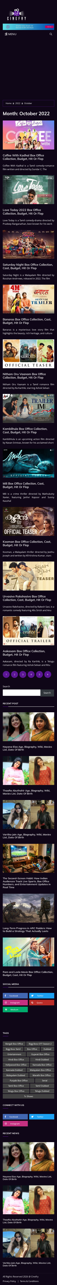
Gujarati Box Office (40, 1054)
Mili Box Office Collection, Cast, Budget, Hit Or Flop (23, 485)
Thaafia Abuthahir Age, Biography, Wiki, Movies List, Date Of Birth (26, 792)
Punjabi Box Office (19, 1080)
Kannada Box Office (42, 1064)
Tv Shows (28, 1096)
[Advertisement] (28, 70)
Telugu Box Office (16, 1091)
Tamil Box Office (16, 1085)
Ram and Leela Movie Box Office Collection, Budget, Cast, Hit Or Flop (28, 973)
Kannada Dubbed (14, 1070)
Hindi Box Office (16, 1059)
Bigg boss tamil (13, 1049)
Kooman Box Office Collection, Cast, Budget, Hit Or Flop (27, 543)
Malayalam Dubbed (15, 1075)
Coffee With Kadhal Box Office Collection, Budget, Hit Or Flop (23, 157)
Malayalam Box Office (40, 1070)
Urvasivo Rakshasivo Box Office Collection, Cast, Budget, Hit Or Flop (27, 598)
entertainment (14, 1054)
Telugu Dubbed (42, 1091)
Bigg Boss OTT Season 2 (40, 1043)
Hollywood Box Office (16, 1064)
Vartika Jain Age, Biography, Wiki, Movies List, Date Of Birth (27, 836)
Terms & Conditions (29, 1281)
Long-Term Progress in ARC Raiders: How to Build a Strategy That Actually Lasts (27, 930)
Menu (11, 34)
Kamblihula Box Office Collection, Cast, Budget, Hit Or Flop (25, 430)
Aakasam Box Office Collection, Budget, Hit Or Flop (24, 652)
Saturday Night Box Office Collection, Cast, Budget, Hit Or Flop (28, 266)
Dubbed (47, 1049)
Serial (44, 1080)
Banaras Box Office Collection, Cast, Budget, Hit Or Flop (27, 321)
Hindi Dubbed (42, 1059)
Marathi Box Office (42, 1075)
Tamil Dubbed (42, 1085)
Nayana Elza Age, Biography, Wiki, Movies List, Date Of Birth (27, 748)
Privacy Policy (9, 1281)
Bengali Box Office (14, 1043)
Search (6, 686)
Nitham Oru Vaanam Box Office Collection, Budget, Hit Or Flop (24, 375)
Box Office (32, 1049)
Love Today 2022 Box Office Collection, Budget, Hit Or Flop (23, 211)
